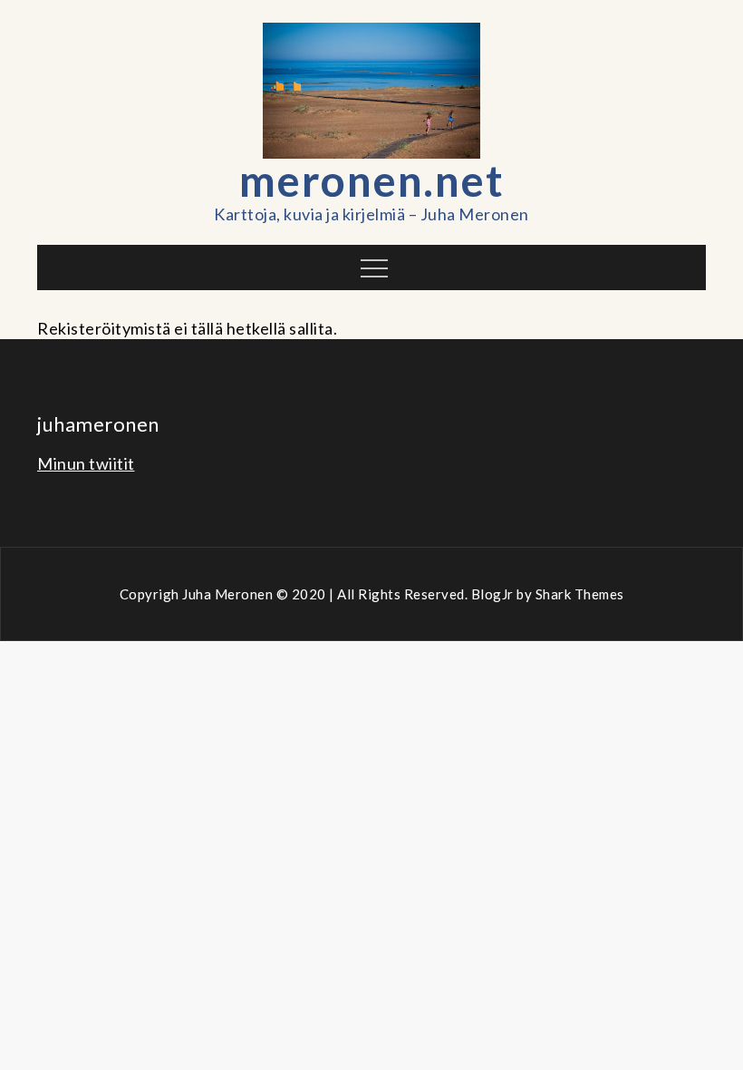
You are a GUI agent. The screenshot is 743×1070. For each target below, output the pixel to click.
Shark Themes (580, 594)
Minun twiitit (86, 463)
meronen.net (372, 180)
